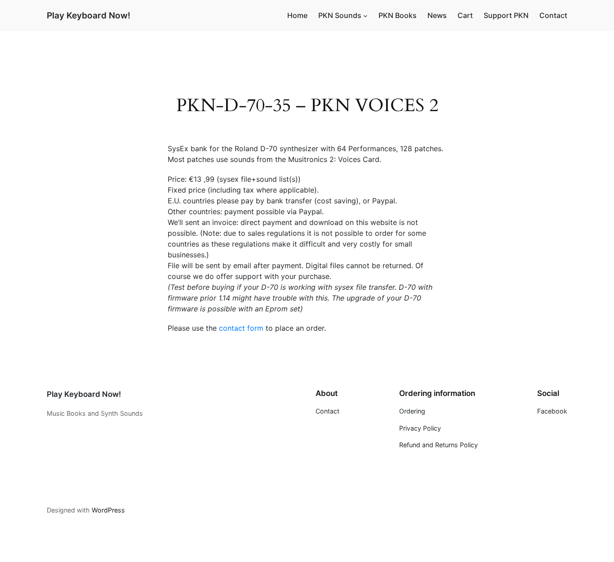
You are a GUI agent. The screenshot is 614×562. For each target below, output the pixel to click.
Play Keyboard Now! (88, 15)
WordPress (108, 510)
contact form (241, 328)
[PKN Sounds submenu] (365, 15)
